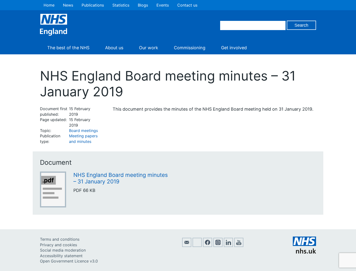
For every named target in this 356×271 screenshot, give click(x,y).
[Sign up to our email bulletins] (186, 245)
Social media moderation (63, 250)
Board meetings (83, 130)
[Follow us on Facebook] (207, 245)
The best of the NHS (68, 47)
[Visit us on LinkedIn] (228, 245)
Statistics (120, 5)
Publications (93, 5)
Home (49, 5)
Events (162, 5)
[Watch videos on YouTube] (238, 245)
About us (114, 47)
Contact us (187, 5)
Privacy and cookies (58, 244)
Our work (148, 47)
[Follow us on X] (197, 245)
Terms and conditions (59, 239)
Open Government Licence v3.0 (69, 261)
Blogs (143, 5)
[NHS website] (304, 252)
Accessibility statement (61, 255)
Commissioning (189, 47)
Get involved (234, 47)
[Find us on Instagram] (218, 245)
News (68, 5)
